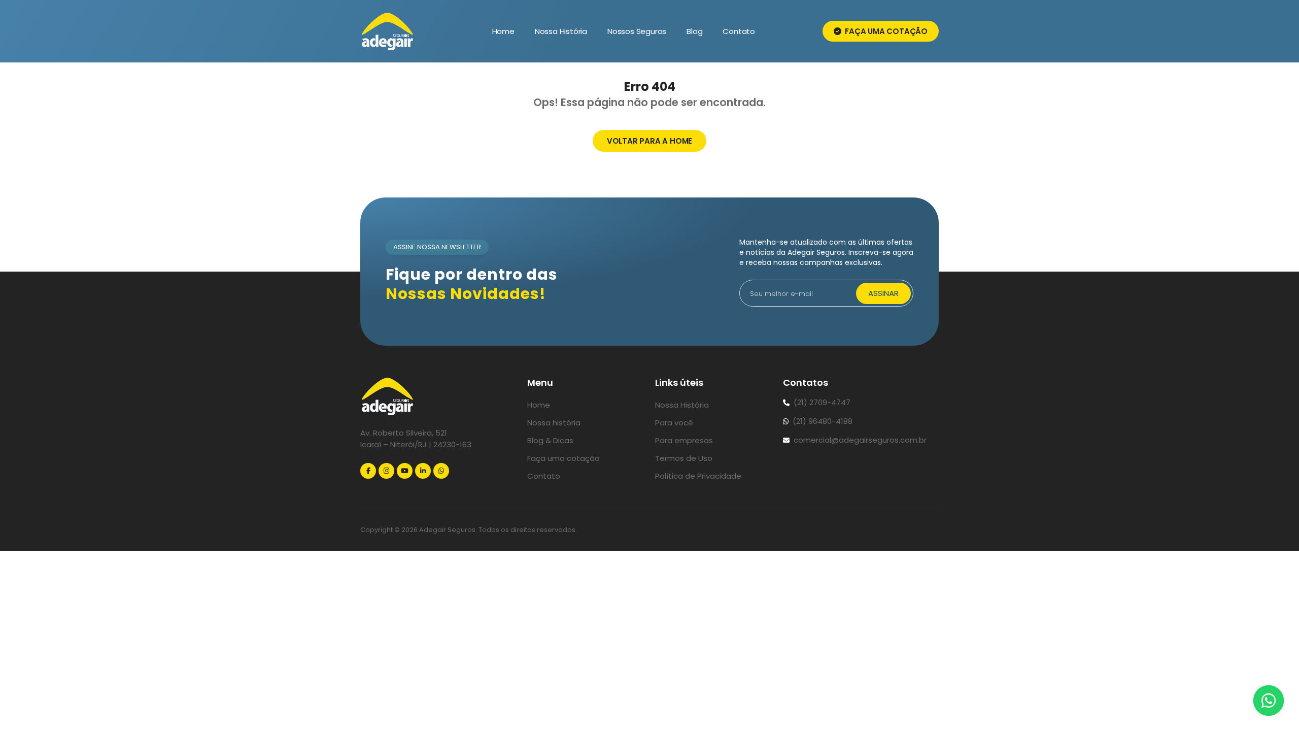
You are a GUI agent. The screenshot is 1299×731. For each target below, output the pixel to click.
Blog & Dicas (550, 440)
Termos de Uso (683, 458)
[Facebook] (368, 471)
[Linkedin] (423, 471)
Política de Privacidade (698, 476)
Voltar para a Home (649, 141)
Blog (694, 31)
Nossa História (561, 31)
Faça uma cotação (885, 31)
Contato (739, 31)
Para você (674, 422)
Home (503, 31)
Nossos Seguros (636, 31)
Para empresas (684, 440)
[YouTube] (405, 471)
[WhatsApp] (441, 471)
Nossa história (553, 422)
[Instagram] (386, 471)
